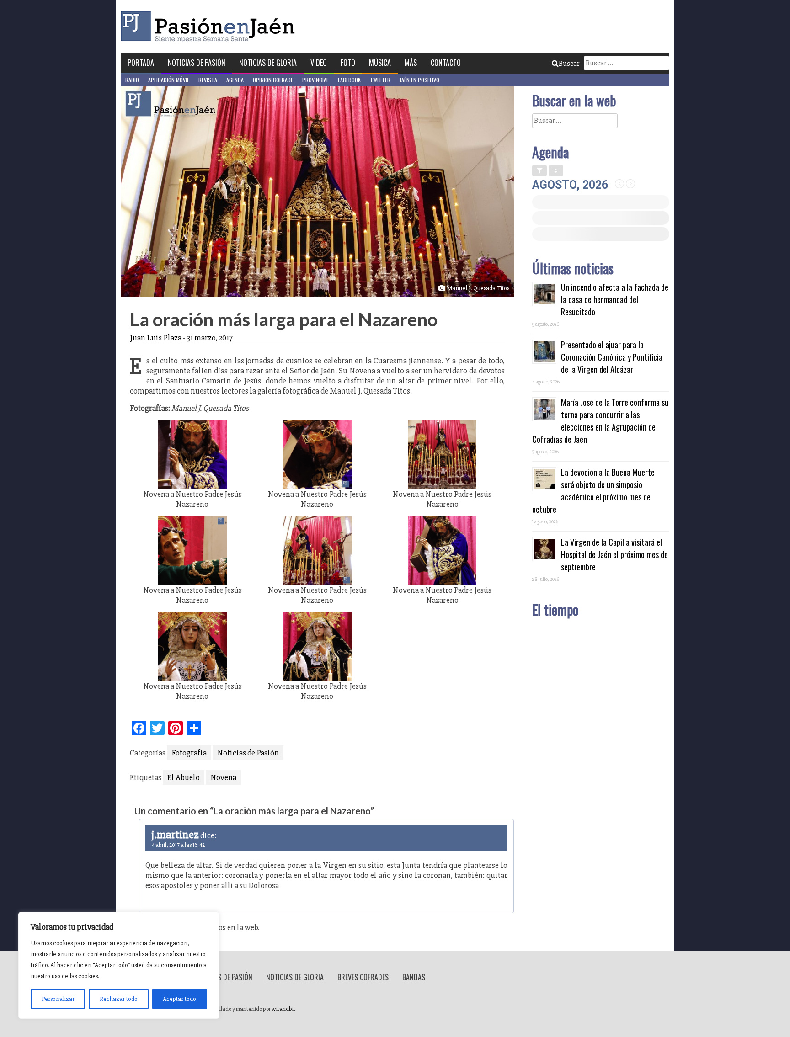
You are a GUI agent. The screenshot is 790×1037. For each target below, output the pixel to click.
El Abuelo (183, 777)
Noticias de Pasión (196, 62)
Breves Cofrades (363, 977)
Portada (141, 62)
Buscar (569, 63)
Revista (207, 80)
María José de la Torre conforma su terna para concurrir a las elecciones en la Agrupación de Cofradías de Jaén (600, 420)
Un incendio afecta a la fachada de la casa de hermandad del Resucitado (614, 299)
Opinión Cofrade (273, 80)
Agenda (235, 80)
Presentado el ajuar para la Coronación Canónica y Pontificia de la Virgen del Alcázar (611, 357)
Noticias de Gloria (268, 62)
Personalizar (58, 999)
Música (380, 62)
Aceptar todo (179, 999)
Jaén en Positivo (419, 80)
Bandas (413, 977)
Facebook (349, 80)
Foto (348, 62)
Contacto (446, 62)
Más (411, 62)
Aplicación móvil (168, 80)
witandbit (283, 1009)
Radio (132, 80)
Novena (223, 777)
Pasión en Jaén (210, 26)
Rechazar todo (119, 999)
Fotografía (189, 753)
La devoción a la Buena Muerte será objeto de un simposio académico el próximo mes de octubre (593, 490)
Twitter (380, 80)
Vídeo (318, 62)
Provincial (315, 80)
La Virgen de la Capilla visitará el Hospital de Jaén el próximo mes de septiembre (614, 554)
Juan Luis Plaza (155, 338)
